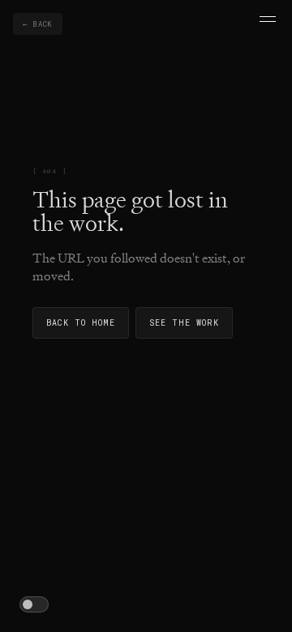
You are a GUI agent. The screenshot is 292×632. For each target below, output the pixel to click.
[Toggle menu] (267, 19)
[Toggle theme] (34, 604)
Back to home (80, 323)
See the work (184, 323)
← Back (38, 23)
